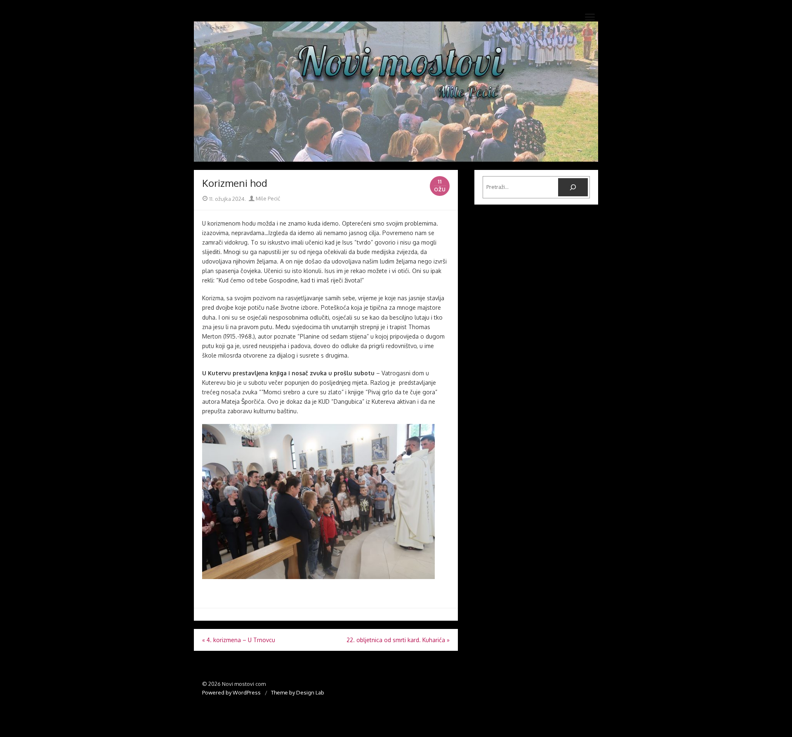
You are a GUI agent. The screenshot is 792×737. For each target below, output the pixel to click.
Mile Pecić (267, 198)
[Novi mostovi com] (396, 91)
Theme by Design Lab (297, 692)
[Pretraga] (573, 187)
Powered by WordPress (231, 692)
